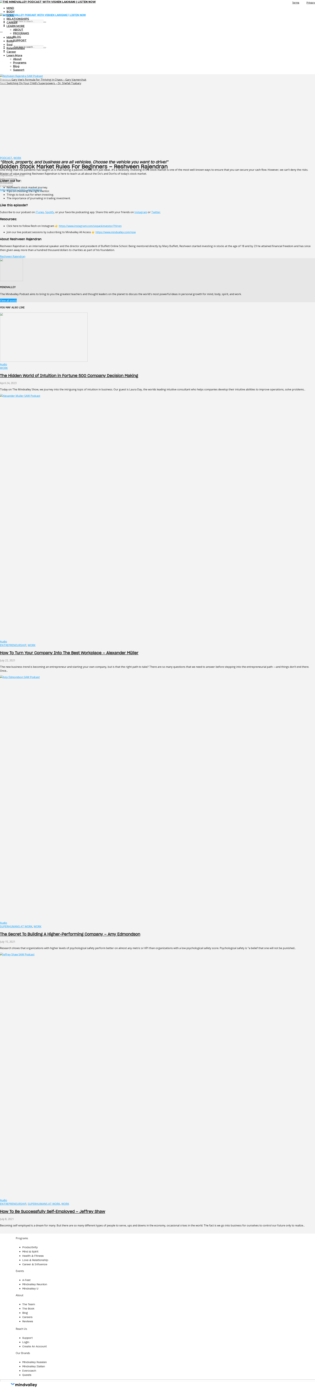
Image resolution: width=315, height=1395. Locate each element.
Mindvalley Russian (34, 1362)
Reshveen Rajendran (12, 256)
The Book (28, 1308)
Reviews (27, 1321)
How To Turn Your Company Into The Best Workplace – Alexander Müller (69, 652)
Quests (26, 1374)
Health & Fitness (33, 1255)
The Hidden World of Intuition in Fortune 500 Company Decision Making (69, 375)
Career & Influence (34, 1264)
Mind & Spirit (30, 1251)
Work (17, 158)
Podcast (6, 158)
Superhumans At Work (16, 926)
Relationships (18, 18)
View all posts (8, 300)
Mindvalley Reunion (34, 1284)
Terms (295, 2)
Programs (21, 33)
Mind (10, 8)
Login (25, 1342)
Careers (27, 1317)
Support (20, 40)
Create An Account (34, 1346)
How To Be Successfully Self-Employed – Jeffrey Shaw (52, 1211)
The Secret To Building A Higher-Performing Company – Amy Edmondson (70, 934)
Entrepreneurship (13, 645)
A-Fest (26, 1280)
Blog (17, 36)
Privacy (310, 2)
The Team (28, 1304)
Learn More (16, 26)
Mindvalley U (30, 1288)
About (18, 29)
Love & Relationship (35, 1260)
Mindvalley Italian (33, 1366)
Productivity (30, 1247)
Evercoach (29, 1370)
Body (11, 11)
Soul (9, 44)
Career (12, 22)
